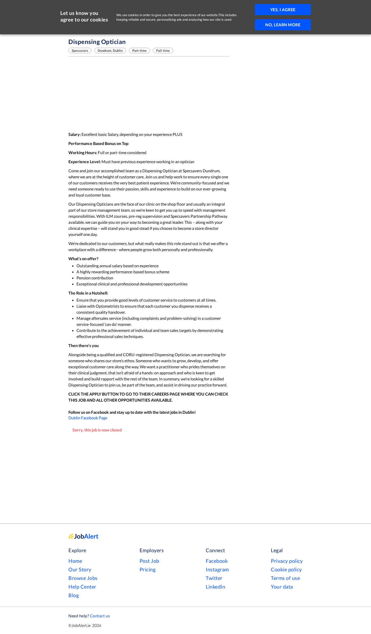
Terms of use (285, 578)
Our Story (79, 569)
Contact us (100, 615)
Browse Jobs (83, 578)
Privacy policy (287, 561)
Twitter (214, 578)
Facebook (217, 561)
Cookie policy (286, 569)
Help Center (82, 586)
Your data (282, 586)
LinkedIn (215, 586)
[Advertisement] (149, 94)
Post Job (149, 561)
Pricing (148, 569)
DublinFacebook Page (87, 417)
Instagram (217, 569)
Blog (73, 595)
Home (75, 561)
